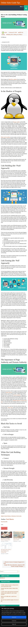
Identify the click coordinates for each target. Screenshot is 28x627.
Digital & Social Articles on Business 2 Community (11, 516)
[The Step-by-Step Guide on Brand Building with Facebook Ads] (6, 546)
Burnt (12, 34)
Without (20, 34)
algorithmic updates (13, 79)
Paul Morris (10, 519)
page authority (9, 392)
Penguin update (16, 122)
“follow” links (10, 407)
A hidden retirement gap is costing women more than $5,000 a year (9, 585)
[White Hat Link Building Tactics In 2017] (18, 535)
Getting (15, 34)
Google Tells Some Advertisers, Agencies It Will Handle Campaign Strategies (14, 565)
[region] (14, 616)
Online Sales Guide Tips (10, 3)
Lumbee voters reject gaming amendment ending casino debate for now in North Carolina (9, 593)
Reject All (14, 624)
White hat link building (5, 137)
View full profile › (4, 521)
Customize (14, 620)
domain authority (17, 395)
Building (8, 34)
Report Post (4, 528)
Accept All (14, 617)
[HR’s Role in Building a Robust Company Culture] (6, 535)
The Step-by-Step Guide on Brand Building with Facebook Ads (6, 551)
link (18, 34)
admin (5, 32)
